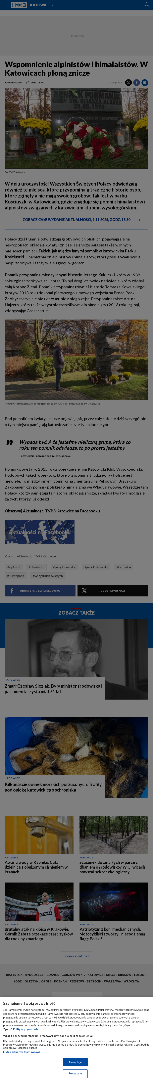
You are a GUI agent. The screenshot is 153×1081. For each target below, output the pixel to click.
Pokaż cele (75, 1073)
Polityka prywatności (26, 1029)
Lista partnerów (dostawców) (21, 1052)
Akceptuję (75, 1062)
